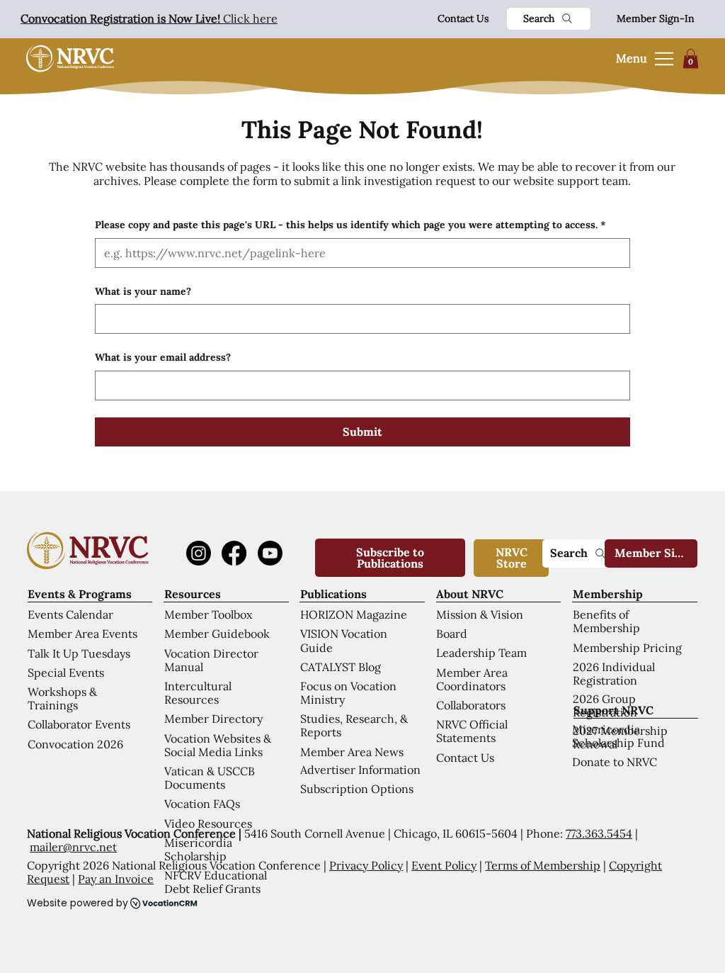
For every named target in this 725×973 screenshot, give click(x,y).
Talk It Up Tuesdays (79, 653)
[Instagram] (198, 553)
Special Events (66, 672)
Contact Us (463, 18)
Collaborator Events (79, 724)
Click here (149, 18)
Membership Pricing (627, 648)
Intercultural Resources (198, 693)
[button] (691, 58)
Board (451, 633)
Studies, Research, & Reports (354, 725)
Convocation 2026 (75, 744)
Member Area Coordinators (472, 679)
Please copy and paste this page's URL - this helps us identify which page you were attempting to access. (350, 224)
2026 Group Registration (605, 705)
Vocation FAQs (202, 804)
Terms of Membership (542, 865)
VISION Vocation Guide (343, 640)
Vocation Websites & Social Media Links (217, 745)
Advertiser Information (360, 770)
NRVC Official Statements (472, 731)
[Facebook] (234, 553)
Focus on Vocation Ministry (348, 693)
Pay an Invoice (116, 879)
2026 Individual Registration (614, 673)
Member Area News (352, 752)
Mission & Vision (479, 614)
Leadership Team (481, 653)
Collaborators (471, 705)
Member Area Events (82, 633)
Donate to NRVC (614, 762)
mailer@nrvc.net (73, 847)
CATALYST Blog (340, 667)
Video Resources (208, 823)
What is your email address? (163, 357)
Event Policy (443, 865)
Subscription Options (356, 789)
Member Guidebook (217, 633)
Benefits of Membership (606, 621)
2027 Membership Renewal (620, 737)
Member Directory (213, 719)
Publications (333, 594)
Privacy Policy (366, 865)
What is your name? (143, 291)
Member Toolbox (208, 614)
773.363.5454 (599, 833)
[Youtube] (270, 553)
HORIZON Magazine (353, 614)
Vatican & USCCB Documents (209, 778)
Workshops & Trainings (62, 698)
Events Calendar (70, 614)
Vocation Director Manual (211, 660)
